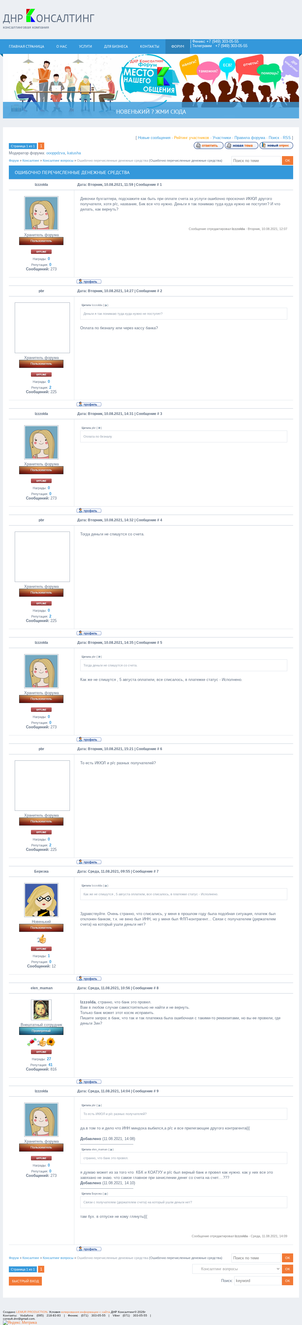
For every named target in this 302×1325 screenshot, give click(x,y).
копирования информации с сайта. (86, 1312)
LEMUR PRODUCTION (31, 1312)
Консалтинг (30, 160)
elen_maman (41, 988)
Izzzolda (41, 185)
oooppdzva (55, 153)
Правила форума (249, 137)
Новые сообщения (154, 137)
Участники (222, 137)
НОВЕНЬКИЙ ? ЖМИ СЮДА (151, 111)
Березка (41, 871)
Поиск (274, 137)
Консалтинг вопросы (58, 160)
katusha (74, 153)
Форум (14, 160)
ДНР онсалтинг (48, 18)
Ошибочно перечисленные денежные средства (112, 160)
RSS (287, 137)
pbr (41, 291)
